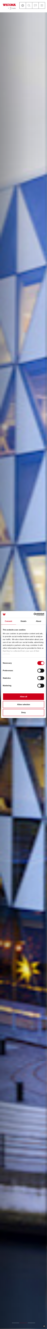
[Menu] (42, 5)
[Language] (22, 5)
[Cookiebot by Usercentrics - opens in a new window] (33, 614)
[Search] (29, 5)
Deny (23, 712)
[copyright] (44, 1326)
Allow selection (23, 704)
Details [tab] (24, 621)
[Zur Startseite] (9, 6)
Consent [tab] (8, 621)
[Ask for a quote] (35, 5)
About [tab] (38, 621)
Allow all (23, 697)
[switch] (40, 671)
